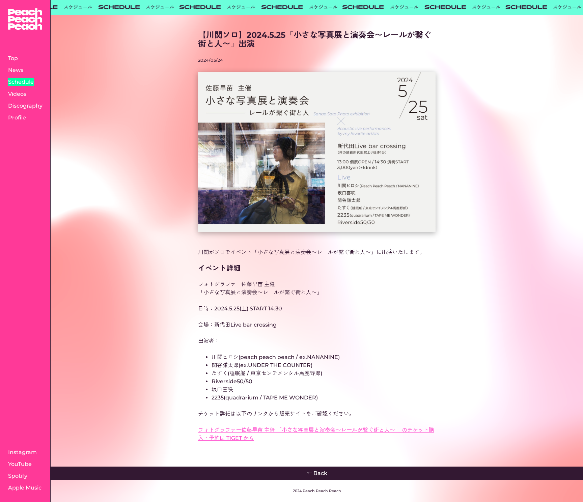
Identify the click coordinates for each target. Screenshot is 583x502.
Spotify (17, 476)
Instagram (22, 452)
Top (13, 58)
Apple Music (24, 487)
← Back (317, 473)
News (15, 70)
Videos (17, 94)
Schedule (21, 82)
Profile (17, 117)
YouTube (20, 464)
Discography (25, 106)
